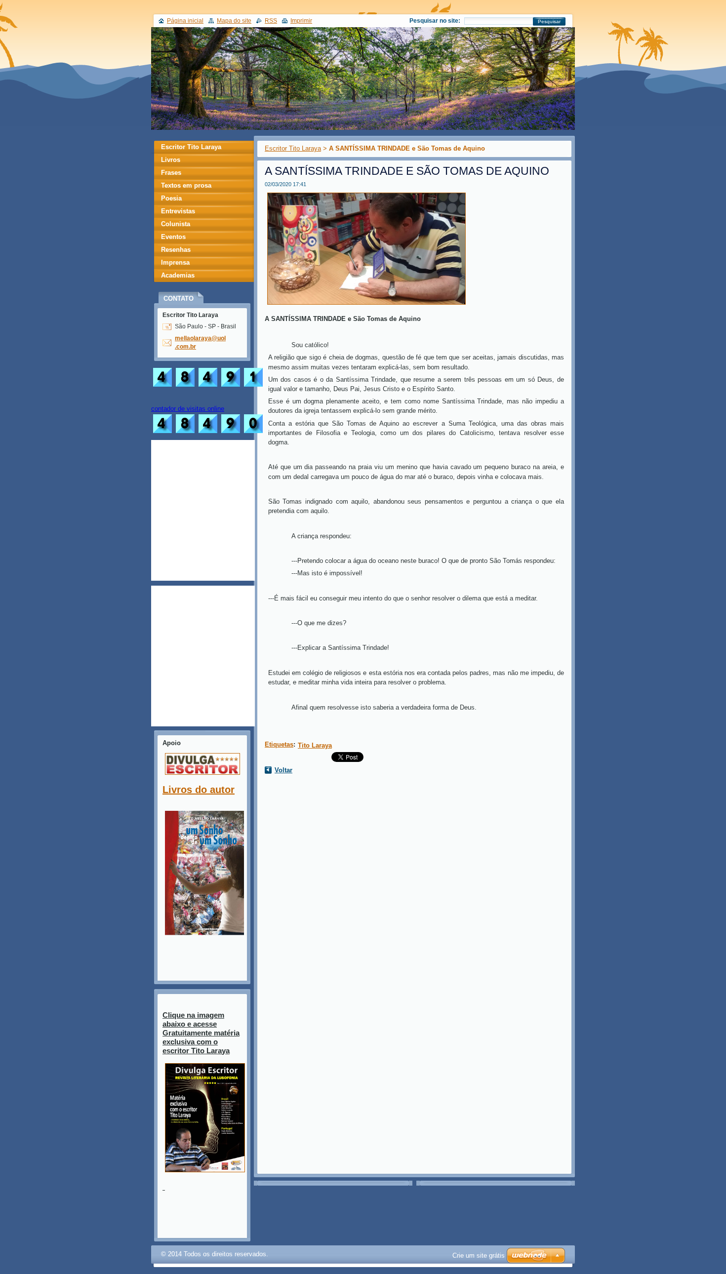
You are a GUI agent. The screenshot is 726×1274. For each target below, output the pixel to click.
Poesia (171, 198)
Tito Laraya (315, 745)
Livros (170, 159)
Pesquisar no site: (434, 21)
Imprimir (301, 21)
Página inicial (185, 21)
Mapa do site (234, 21)
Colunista (175, 224)
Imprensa (175, 262)
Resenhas (176, 249)
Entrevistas (178, 211)
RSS (271, 21)
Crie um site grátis (478, 1255)
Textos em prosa (186, 185)
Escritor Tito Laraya (293, 148)
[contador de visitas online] (208, 433)
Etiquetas (279, 744)
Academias (178, 275)
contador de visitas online (187, 408)
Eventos (173, 236)
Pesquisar (549, 21)
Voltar (283, 770)
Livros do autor (198, 789)
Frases (171, 172)
